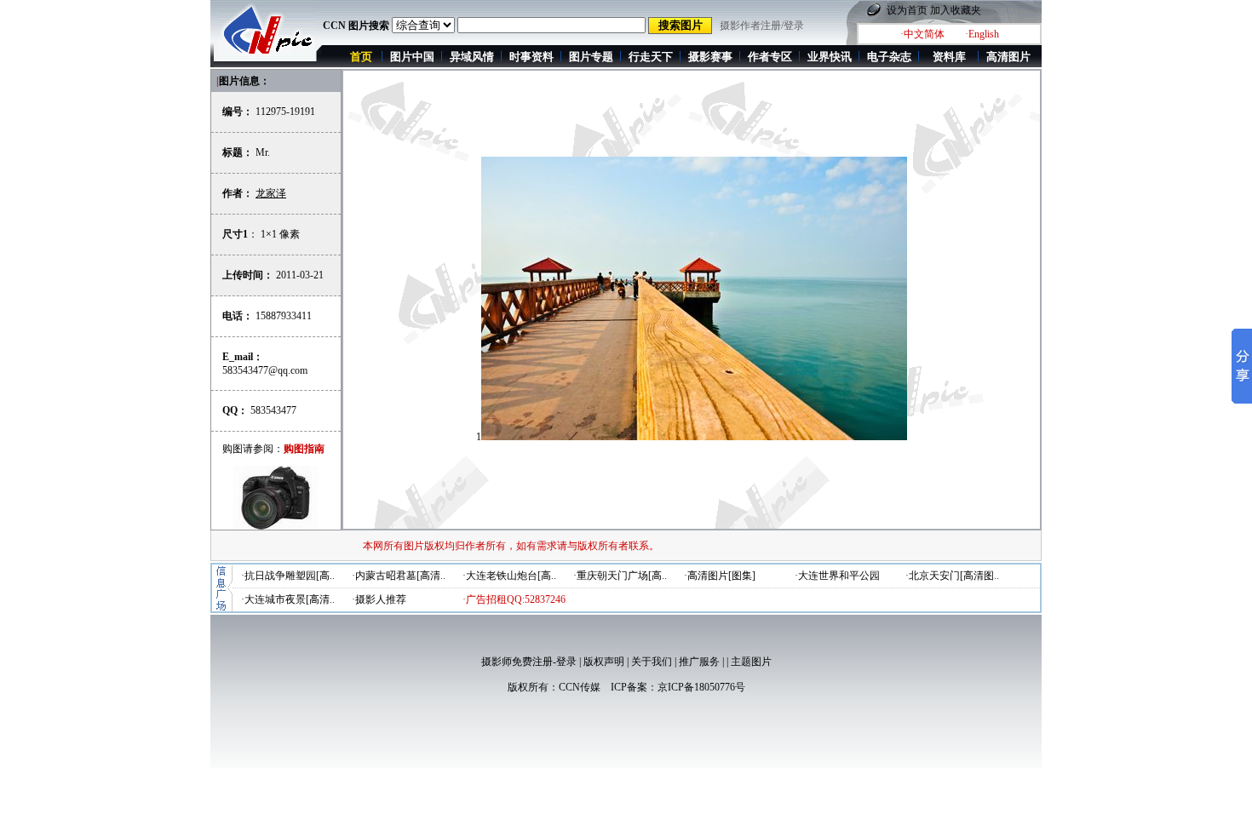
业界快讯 (829, 56)
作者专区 (770, 56)
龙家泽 (271, 193)
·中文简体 (922, 34)
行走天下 (651, 56)
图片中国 (412, 56)
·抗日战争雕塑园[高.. (288, 576)
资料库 (949, 56)
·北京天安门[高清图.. (952, 576)
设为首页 (907, 10)
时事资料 (531, 56)
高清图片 (1008, 56)
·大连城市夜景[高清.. (288, 599)
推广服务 (699, 662)
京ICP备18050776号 (701, 687)
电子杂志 (889, 56)
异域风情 (472, 56)
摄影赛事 (710, 56)
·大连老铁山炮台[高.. (509, 576)
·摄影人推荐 (379, 599)
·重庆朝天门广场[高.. (620, 576)
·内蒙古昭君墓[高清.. (398, 576)
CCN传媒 (579, 687)
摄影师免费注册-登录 (529, 662)
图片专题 (591, 56)
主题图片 (751, 662)
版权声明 (603, 662)
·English (982, 34)
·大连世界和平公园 (837, 576)
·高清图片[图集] (719, 576)
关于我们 (651, 662)
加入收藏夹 (955, 10)
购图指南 (304, 449)
